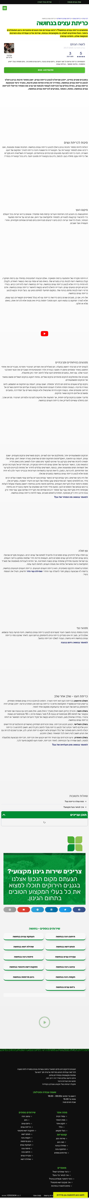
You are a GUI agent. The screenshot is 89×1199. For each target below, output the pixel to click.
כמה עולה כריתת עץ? (74, 801)
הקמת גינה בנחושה (65, 977)
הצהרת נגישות (50, 1195)
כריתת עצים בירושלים (64, 19)
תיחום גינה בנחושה (65, 936)
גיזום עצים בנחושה (65, 987)
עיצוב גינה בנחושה (65, 966)
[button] (5, 8)
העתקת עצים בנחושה (23, 936)
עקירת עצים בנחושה (65, 956)
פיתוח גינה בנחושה (23, 956)
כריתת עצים (77, 19)
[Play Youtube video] (44, 333)
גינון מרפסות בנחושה (23, 977)
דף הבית (85, 19)
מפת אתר (37, 1195)
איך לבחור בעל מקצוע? (73, 807)
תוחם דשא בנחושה (65, 946)
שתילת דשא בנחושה (23, 946)
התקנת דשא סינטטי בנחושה (24, 966)
